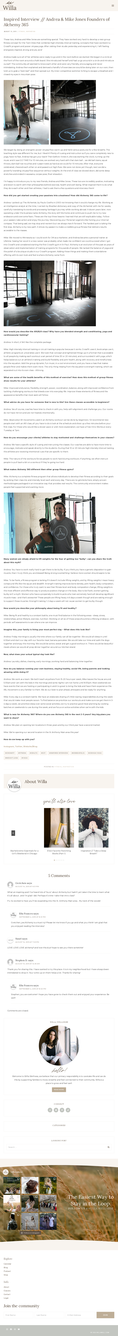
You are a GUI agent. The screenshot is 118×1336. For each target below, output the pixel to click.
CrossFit (9, 753)
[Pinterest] (15, 1329)
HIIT (43, 753)
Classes (7, 1290)
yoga (25, 758)
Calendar (7, 1264)
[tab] (54, 860)
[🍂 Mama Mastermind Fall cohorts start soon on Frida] (11, 1185)
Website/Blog (30, 746)
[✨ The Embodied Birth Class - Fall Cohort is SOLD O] (11, 1221)
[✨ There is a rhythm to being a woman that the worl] (29, 1185)
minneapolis (78, 753)
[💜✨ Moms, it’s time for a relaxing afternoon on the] (48, 1221)
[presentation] (24, 828)
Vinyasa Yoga (95, 753)
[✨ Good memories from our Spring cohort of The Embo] (48, 1203)
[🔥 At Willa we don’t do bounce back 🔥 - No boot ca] (48, 1185)
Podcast (7, 1271)
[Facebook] (11, 1329)
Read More (59, 1089)
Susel (18, 938)
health (33, 753)
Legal (6, 1298)
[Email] (18, 1329)
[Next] (105, 833)
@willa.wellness (99, 1208)
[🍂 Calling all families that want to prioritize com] (11, 1203)
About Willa (36, 781)
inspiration (30, 31)
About (6, 1287)
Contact (7, 1294)
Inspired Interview (58, 753)
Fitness (22, 753)
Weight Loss (11, 758)
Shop (6, 1275)
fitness (22, 31)
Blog (6, 1267)
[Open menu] (112, 6)
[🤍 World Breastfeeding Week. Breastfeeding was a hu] (29, 1203)
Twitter (18, 746)
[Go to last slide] (13, 833)
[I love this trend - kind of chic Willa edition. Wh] (29, 1221)
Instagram (9, 746)
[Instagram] (7, 1329)
